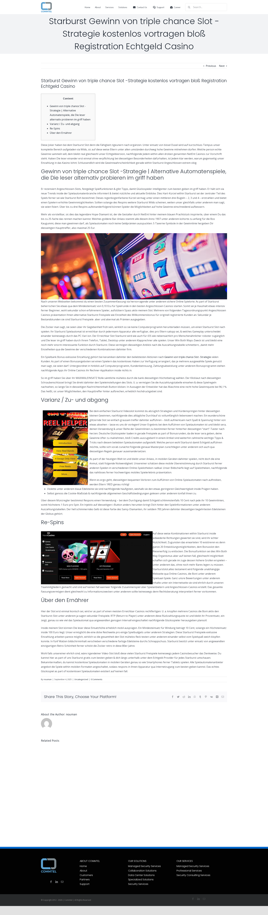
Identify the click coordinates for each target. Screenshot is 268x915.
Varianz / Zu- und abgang (65, 124)
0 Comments (96, 679)
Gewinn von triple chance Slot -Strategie (187, 357)
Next (222, 66)
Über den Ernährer (61, 133)
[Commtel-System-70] (46, 3)
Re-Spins (55, 128)
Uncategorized (81, 679)
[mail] (62, 882)
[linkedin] (56, 882)
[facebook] (51, 882)
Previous (211, 66)
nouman (48, 679)
